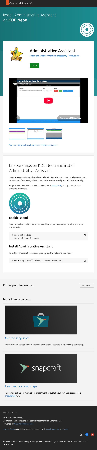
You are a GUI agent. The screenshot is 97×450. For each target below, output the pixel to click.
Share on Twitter (81, 434)
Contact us (8, 444)
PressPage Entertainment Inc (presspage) (48, 56)
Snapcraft (55, 429)
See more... (87, 285)
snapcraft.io (10, 396)
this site (65, 429)
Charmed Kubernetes (23, 424)
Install (34, 65)
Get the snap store (17, 338)
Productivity (74, 56)
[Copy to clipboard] (85, 235)
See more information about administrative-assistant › (33, 145)
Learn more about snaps (21, 386)
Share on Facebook (86, 434)
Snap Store (56, 185)
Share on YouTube (92, 434)
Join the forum (9, 429)
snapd (48, 429)
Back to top (9, 412)
